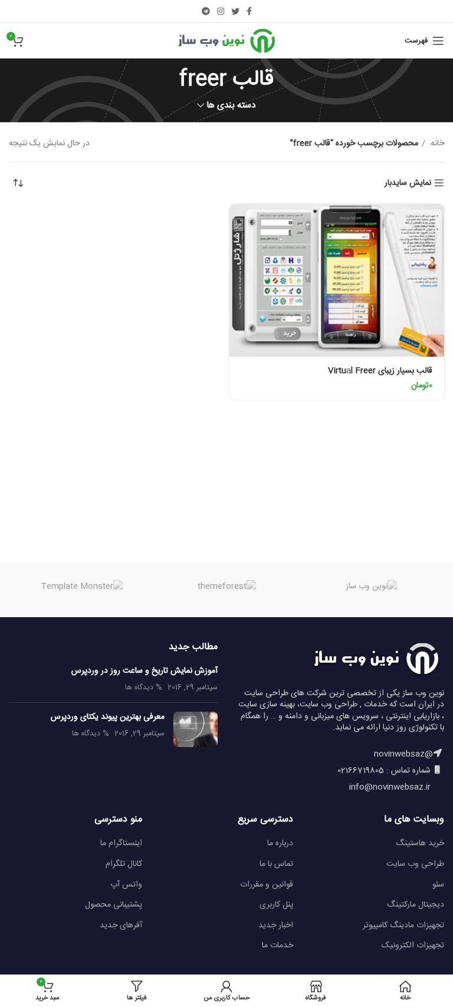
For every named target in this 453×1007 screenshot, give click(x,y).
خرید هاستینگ (420, 843)
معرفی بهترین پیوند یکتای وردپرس (108, 717)
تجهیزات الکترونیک (413, 945)
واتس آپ (126, 885)
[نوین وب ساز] (371, 586)
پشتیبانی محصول (113, 905)
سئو (438, 885)
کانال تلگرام (124, 864)
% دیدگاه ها (143, 688)
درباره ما (280, 843)
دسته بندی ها (231, 105)
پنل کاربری (276, 905)
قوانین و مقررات (266, 885)
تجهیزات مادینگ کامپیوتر (403, 925)
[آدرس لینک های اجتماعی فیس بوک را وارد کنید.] (249, 11)
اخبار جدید (275, 925)
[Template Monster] (81, 586)
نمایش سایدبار (408, 183)
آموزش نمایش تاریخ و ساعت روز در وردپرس (144, 671)
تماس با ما (276, 864)
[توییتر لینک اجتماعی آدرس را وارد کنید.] (235, 11)
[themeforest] (226, 586)
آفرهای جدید (121, 925)
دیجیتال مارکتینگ (415, 905)
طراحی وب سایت (415, 864)
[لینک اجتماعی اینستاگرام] (221, 11)
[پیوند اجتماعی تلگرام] (206, 11)
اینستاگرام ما (121, 843)
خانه (436, 143)
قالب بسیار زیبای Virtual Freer (380, 371)
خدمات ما (277, 945)
